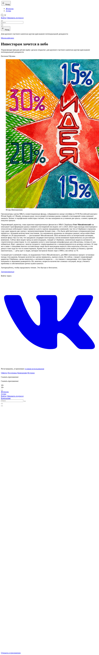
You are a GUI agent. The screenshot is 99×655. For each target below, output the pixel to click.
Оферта (4, 373)
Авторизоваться (7, 272)
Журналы (10, 9)
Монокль (4, 38)
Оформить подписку (15, 18)
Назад (7, 4)
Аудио (8, 11)
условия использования (34, 369)
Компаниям (22, 373)
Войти (3, 18)
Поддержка (12, 373)
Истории (31, 373)
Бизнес (11, 38)
